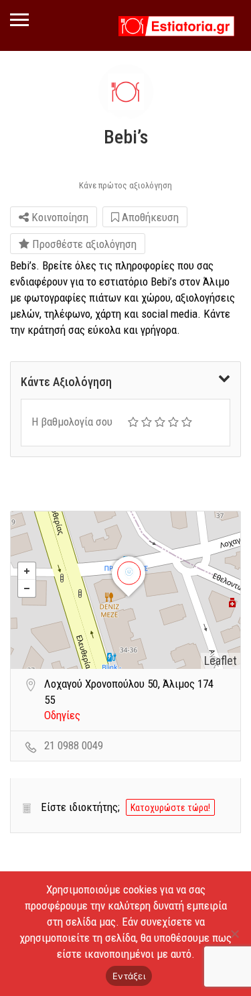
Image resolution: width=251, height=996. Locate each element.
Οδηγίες (62, 715)
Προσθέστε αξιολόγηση (83, 244)
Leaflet (220, 660)
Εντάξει (128, 976)
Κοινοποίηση (58, 217)
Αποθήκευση (149, 217)
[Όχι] (234, 933)
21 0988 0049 (73, 745)
